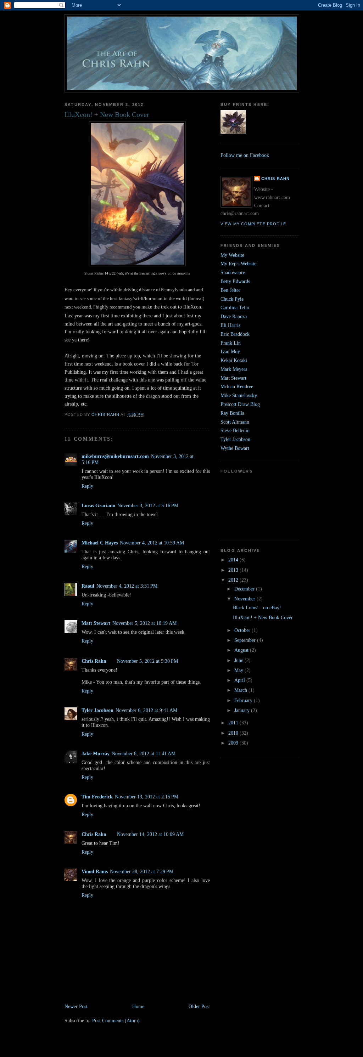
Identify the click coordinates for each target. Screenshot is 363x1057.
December (245, 589)
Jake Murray (96, 753)
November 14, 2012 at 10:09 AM (150, 834)
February (244, 700)
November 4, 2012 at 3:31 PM (126, 586)
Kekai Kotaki (233, 360)
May (239, 670)
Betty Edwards (235, 281)
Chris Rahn (94, 661)
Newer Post (76, 1006)
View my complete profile (253, 224)
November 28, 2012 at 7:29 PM (141, 871)
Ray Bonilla (232, 413)
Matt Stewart (96, 623)
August (242, 650)
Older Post (199, 1006)
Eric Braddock (235, 334)
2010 (234, 733)
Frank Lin (230, 343)
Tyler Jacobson (97, 710)
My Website (232, 255)
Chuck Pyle (232, 299)
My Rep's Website (238, 263)
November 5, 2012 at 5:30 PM (147, 661)
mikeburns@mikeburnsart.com (115, 456)
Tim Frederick (97, 796)
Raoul (88, 586)
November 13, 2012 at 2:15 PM (146, 796)
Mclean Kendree (236, 386)
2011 (234, 722)
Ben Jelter (230, 290)
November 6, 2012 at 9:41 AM (146, 710)
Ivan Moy (230, 351)
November (245, 598)
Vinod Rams (95, 871)
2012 (234, 580)
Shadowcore (232, 272)
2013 (234, 570)
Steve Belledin (235, 430)
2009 (234, 743)
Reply (87, 486)
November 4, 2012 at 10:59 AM (152, 543)
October (243, 630)
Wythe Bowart (234, 448)
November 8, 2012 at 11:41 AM (143, 753)
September (245, 640)
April (240, 680)
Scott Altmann (234, 422)
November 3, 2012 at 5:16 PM (147, 505)
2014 (234, 560)
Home (138, 1006)
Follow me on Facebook (244, 155)
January (242, 710)
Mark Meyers (233, 369)
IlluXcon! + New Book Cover (263, 617)
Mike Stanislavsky (238, 395)
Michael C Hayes (100, 543)
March (241, 690)
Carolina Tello (234, 307)
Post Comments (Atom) (116, 1020)
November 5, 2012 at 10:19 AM (144, 623)
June (239, 660)
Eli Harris (230, 325)
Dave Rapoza (233, 316)
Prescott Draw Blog (240, 404)
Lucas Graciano (98, 505)
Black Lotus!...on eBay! (257, 607)
